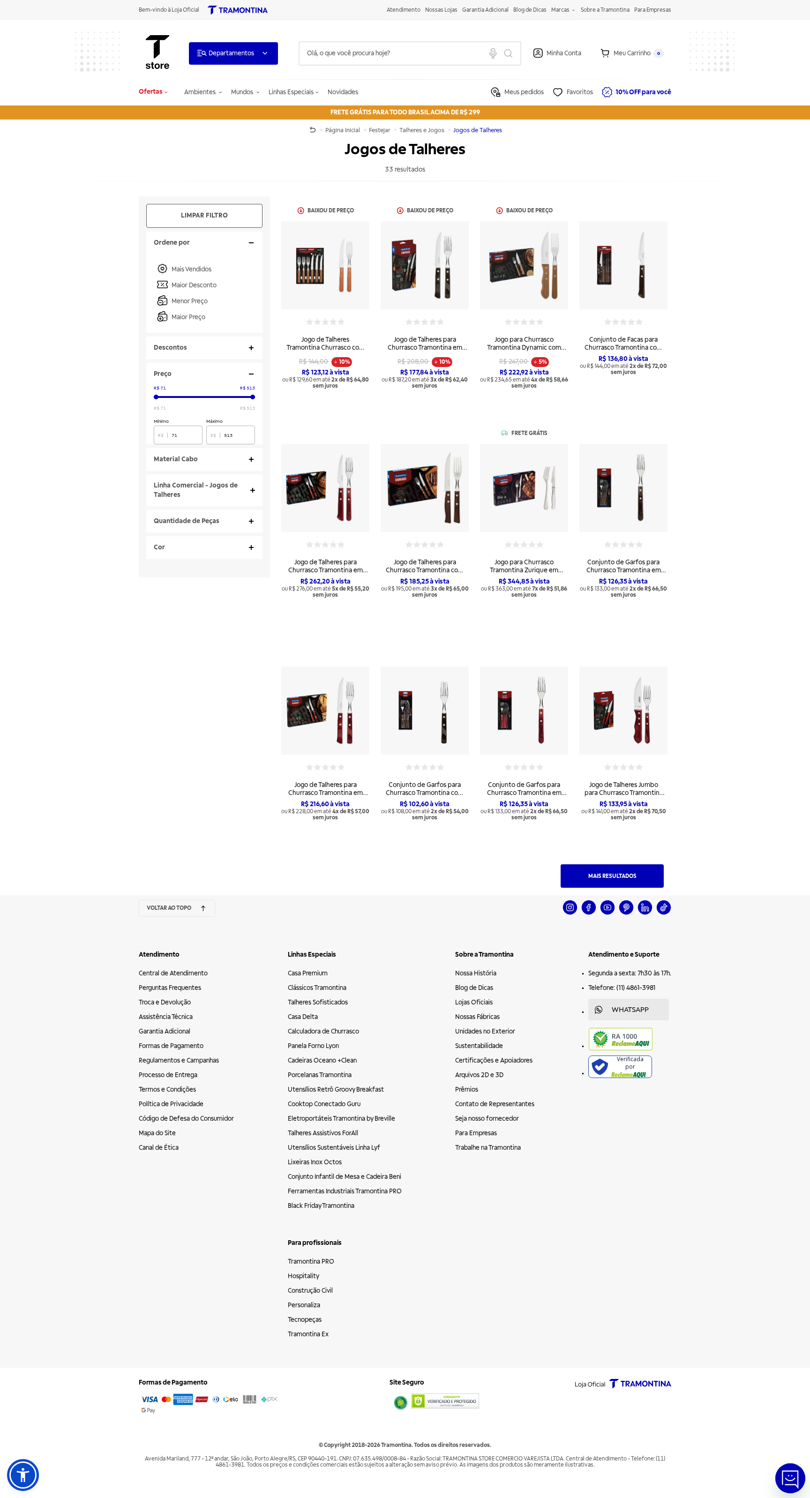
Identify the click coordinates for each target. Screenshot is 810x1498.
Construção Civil (310, 1290)
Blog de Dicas (530, 10)
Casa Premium (308, 973)
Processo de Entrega (168, 1075)
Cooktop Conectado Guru (324, 1104)
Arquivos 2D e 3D (479, 1075)
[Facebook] (588, 913)
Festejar (380, 130)
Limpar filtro (204, 215)
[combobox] (410, 53)
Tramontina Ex (308, 1334)
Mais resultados (612, 876)
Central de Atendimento (173, 973)
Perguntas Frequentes (170, 987)
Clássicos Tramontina (317, 987)
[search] (410, 53)
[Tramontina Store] (157, 53)
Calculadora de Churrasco (323, 1031)
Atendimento (403, 10)
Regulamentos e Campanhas (179, 1060)
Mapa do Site (157, 1133)
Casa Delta (303, 1016)
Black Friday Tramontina (321, 1205)
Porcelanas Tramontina (320, 1075)
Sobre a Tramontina (605, 10)
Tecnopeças (305, 1319)
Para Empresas (652, 10)
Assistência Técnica (166, 1016)
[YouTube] (607, 913)
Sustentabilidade (479, 1045)
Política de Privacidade (171, 1104)
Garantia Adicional (485, 10)
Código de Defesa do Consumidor (186, 1118)
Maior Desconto (194, 285)
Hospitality (303, 1276)
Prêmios (466, 1089)
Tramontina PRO (311, 1261)
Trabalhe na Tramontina (488, 1147)
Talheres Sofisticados (318, 1002)
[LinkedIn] (645, 913)
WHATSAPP (630, 1009)
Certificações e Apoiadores (493, 1060)
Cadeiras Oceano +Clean (322, 1060)
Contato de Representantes (494, 1104)
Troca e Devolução (165, 1002)
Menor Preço (190, 301)
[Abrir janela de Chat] (790, 1478)
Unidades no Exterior (485, 1031)
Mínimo (161, 421)
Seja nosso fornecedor (487, 1118)
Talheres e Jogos (422, 130)
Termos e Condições (167, 1089)
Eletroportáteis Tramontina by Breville (341, 1118)
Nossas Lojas (441, 10)
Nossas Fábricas (477, 1016)
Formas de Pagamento (171, 1045)
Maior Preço (188, 317)
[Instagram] (570, 913)
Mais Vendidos (191, 269)
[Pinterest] (626, 913)
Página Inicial (343, 130)
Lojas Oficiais (474, 1002)
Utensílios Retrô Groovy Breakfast (336, 1089)
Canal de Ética (159, 1147)
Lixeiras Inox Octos (315, 1162)
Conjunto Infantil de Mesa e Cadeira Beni (344, 1176)
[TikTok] (663, 913)
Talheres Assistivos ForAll (323, 1133)
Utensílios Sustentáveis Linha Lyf (334, 1147)
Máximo (214, 421)
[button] (23, 1475)
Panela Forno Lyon (313, 1045)
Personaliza (304, 1305)
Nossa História (475, 973)
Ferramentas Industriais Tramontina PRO (345, 1191)
